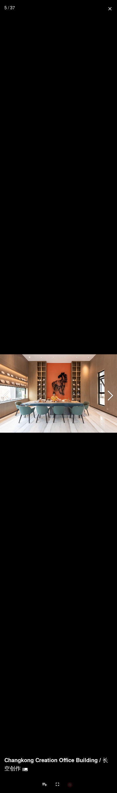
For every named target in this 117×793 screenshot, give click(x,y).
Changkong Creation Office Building (51, 760)
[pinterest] (70, 784)
